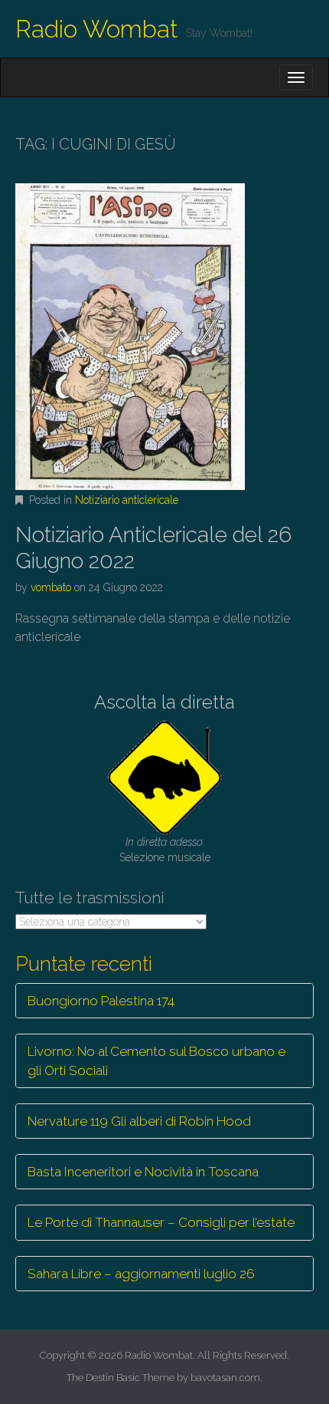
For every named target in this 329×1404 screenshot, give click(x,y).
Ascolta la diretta (164, 702)
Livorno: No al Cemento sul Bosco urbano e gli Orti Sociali (156, 1060)
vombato (51, 587)
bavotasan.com (225, 1377)
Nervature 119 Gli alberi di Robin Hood (139, 1121)
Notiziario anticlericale (126, 500)
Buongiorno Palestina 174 (101, 1000)
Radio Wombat (96, 29)
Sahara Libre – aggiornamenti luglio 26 (141, 1273)
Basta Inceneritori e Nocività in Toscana (143, 1171)
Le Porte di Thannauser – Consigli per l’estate (161, 1222)
